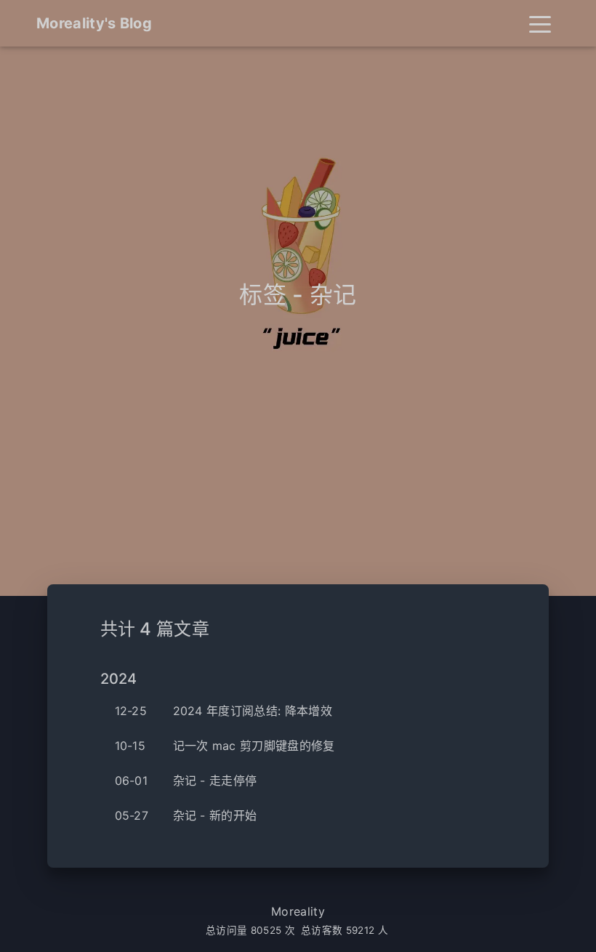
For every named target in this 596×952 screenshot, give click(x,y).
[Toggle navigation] (540, 23)
